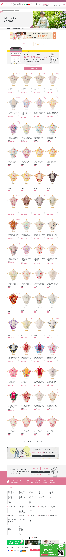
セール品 (20, 534)
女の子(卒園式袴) (21, 510)
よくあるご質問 (30, 482)
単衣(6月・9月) (52, 493)
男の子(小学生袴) (21, 509)
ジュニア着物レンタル (22, 506)
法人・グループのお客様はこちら (38, 4)
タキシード (20, 518)
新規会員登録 (52, 482)
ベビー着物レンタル (11, 506)
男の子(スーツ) (31, 509)
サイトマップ (17, 547)
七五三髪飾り (21, 528)
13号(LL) (30, 521)
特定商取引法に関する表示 (25, 547)
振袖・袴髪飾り (21, 529)
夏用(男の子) (41, 493)
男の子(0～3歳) (41, 507)
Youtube (29, 4)
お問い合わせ (45, 482)
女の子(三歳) (10, 496)
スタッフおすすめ (11, 499)
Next (42, 441)
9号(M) (30, 519)
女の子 (40, 492)
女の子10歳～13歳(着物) (22, 512)
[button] (64, 542)
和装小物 (20, 531)
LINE (24, 4)
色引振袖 (9, 528)
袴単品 (30, 503)
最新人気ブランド (11, 501)
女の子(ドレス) (31, 510)
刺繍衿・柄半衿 (21, 530)
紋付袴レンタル (52, 506)
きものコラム (37, 482)
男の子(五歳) (10, 493)
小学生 (30, 498)
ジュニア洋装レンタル (32, 506)
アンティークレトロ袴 (32, 496)
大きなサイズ (52, 492)
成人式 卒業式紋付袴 (53, 507)
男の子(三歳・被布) (11, 492)
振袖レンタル (21, 489)
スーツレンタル (31, 515)
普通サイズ (20, 492)
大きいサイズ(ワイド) (22, 497)
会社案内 (51, 480)
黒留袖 (9, 518)
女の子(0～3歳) (41, 509)
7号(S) (30, 518)
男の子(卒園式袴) (21, 507)
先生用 (30, 497)
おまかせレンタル (11, 521)
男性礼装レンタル (21, 515)
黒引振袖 (9, 529)
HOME (28, 480)
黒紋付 (51, 509)
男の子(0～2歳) (10, 507)
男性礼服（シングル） (22, 519)
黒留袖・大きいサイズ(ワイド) (12, 520)
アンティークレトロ (22, 491)
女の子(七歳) (10, 498)
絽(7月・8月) (51, 496)
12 (39, 441)
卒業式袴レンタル (32, 489)
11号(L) (30, 520)
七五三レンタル (10, 489)
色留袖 (9, 522)
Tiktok (27, 4)
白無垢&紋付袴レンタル (53, 515)
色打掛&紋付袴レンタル (43, 515)
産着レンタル (41, 489)
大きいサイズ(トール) (32, 493)
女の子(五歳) (10, 497)
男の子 (40, 491)
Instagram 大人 (31, 4)
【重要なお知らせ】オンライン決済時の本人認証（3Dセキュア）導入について (33, 1)
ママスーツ (30, 516)
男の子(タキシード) (32, 507)
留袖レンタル (10, 515)
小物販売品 (20, 526)
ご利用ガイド (45, 480)
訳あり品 (9, 502)
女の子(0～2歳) (10, 509)
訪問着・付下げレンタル (54, 489)
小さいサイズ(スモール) (22, 493)
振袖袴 (30, 502)
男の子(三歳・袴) (10, 491)
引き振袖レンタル (11, 526)
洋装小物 (20, 533)
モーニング (20, 516)
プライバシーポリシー (10, 547)
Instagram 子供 (33, 4)
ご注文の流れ (37, 480)
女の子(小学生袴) (21, 511)
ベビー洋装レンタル (42, 506)
